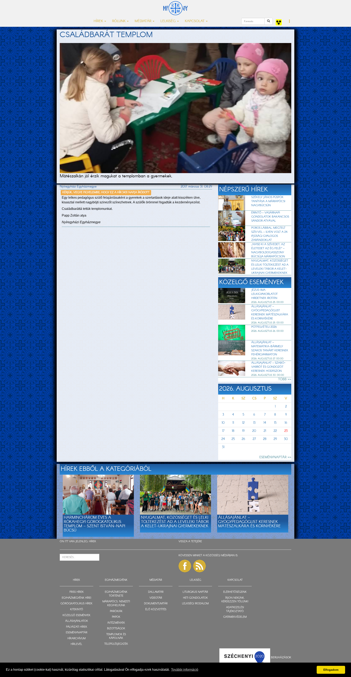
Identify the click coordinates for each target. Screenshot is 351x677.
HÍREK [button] (99, 21)
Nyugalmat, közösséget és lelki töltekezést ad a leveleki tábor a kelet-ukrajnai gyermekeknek (269, 267)
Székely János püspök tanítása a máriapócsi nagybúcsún (268, 201)
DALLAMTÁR (156, 592)
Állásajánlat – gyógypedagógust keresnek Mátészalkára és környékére (269, 312)
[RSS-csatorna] (199, 566)
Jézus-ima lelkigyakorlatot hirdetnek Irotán (264, 294)
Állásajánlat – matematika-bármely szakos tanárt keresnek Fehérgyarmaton (269, 348)
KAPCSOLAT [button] (195, 21)
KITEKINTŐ (76, 609)
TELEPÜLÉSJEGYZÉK (116, 644)
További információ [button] (184, 669)
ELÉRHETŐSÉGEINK (235, 592)
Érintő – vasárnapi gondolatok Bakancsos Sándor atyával (270, 217)
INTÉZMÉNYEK (116, 623)
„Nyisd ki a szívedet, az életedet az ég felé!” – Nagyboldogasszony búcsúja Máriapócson (268, 250)
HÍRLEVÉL (76, 644)
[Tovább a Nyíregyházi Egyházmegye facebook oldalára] (185, 566)
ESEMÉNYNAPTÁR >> (275, 457)
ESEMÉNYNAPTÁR (76, 633)
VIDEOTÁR (156, 598)
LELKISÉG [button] (168, 21)
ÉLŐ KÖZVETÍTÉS (155, 609)
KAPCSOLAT (235, 580)
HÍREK (92, 541)
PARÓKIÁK (116, 611)
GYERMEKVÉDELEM (235, 617)
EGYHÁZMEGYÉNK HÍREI (76, 598)
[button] (289, 21)
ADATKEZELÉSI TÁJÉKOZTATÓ (235, 609)
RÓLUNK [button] (119, 21)
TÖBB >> (284, 379)
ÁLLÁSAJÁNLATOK (76, 621)
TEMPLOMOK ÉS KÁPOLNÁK (116, 636)
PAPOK (116, 617)
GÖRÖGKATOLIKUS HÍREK (76, 604)
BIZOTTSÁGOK (116, 629)
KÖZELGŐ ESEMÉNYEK (76, 615)
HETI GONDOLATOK (195, 598)
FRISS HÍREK (76, 592)
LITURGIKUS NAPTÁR (195, 592)
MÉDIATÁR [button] (143, 21)
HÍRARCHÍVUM (76, 638)
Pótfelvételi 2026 (264, 327)
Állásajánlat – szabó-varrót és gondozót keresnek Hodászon (268, 367)
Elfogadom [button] (330, 669)
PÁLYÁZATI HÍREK (76, 627)
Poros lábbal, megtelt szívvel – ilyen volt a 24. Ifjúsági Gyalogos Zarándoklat (269, 234)
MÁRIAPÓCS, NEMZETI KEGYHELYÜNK (116, 603)
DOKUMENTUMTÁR (156, 604)
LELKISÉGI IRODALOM (195, 604)
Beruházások (281, 657)
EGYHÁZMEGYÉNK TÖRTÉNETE (116, 594)
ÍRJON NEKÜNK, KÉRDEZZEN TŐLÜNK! (234, 600)
